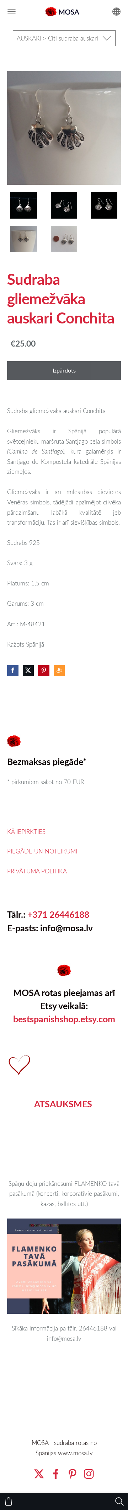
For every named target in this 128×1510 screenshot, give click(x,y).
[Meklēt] (119, 1501)
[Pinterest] (72, 1473)
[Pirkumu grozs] (8, 1501)
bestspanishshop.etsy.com (64, 1019)
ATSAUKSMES (63, 1104)
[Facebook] (55, 1473)
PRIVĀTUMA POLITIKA (37, 871)
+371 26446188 (58, 914)
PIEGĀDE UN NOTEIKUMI (42, 851)
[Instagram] (88, 1473)
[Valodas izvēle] (116, 11)
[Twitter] (39, 1473)
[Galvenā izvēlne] (11, 11)
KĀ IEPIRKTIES (26, 832)
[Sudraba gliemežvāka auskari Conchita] (23, 205)
